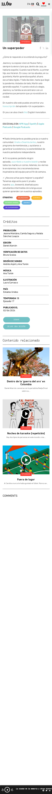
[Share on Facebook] (40, 48)
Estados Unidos (11, 203)
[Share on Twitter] (43, 48)
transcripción (9, 106)
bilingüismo (23, 198)
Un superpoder (11, 207)
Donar (16, 320)
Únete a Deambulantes (25, 142)
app (12, 185)
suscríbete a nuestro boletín (24, 162)
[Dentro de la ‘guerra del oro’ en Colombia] (26, 362)
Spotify (33, 124)
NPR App (23, 124)
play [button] (7, 789)
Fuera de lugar (26, 479)
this (25, 112)
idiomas (27, 203)
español (36, 198)
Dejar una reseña (16, 326)
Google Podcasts (21, 127)
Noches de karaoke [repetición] (26, 433)
